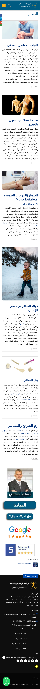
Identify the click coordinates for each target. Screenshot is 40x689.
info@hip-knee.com (17, 625)
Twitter (36, 660)
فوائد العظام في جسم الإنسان (24, 308)
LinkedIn (1, 20)
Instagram (29, 660)
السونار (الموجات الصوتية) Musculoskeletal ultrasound (21, 199)
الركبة (5, 223)
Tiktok (18, 660)
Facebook (3, 657)
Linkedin (25, 660)
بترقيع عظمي (15, 393)
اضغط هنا (23, 628)
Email (1, 22)
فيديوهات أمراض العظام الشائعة (24, 563)
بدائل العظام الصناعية (23, 399)
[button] (9, 5)
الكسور (18, 430)
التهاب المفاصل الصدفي (22, 45)
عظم (22, 323)
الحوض (34, 226)
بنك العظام (31, 380)
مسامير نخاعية (25, 433)
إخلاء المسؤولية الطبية (20, 649)
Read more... (34, 86)
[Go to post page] (35, 565)
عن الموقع (34, 594)
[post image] (20, 30)
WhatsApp (21, 660)
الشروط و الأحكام (20, 633)
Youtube (32, 660)
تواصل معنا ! (30, 575)
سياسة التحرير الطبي (20, 638)
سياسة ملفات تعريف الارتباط (20, 643)
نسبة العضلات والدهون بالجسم (23, 122)
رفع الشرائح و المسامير (23, 425)
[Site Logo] (28, 5)
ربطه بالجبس (20, 439)
